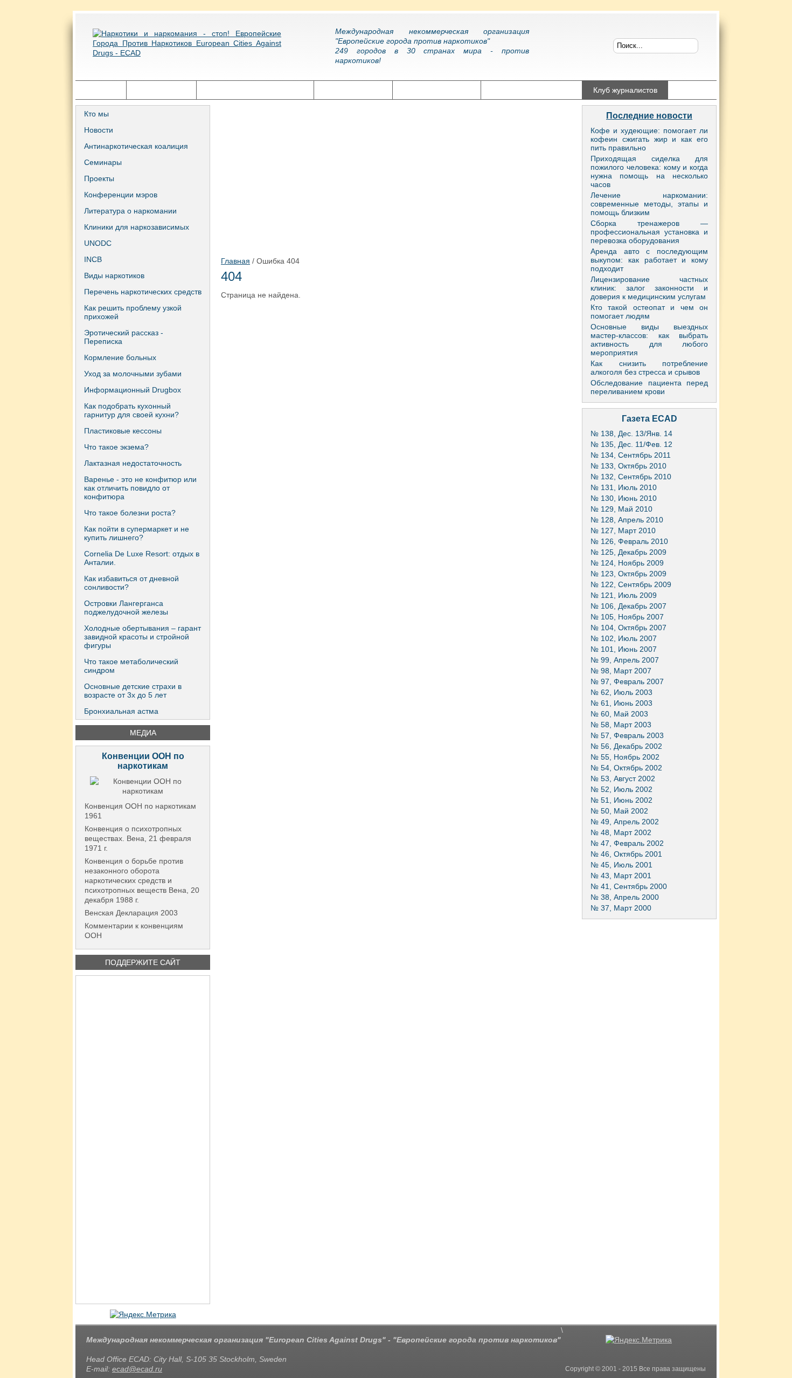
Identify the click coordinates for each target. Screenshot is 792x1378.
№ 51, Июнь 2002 (621, 800)
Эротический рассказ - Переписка (123, 337)
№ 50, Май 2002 (619, 811)
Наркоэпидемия (353, 90)
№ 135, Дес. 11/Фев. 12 (631, 444)
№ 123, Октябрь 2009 (628, 573)
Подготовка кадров (437, 90)
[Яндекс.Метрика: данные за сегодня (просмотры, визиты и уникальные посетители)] (143, 1314)
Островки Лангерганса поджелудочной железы (126, 607)
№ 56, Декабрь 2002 (626, 746)
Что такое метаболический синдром (131, 665)
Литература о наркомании (130, 210)
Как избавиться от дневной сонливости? (131, 582)
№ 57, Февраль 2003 (627, 735)
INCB (93, 259)
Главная (100, 90)
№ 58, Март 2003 (620, 724)
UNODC (98, 243)
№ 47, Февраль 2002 (627, 843)
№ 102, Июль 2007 (623, 638)
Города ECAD (161, 90)
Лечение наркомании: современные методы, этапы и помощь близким (649, 204)
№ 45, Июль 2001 (621, 864)
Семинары (103, 162)
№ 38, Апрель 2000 (624, 897)
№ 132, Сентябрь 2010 (630, 476)
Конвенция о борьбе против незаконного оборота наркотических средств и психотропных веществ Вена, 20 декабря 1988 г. (142, 880)
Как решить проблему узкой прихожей (133, 312)
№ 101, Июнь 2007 (623, 649)
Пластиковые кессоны (123, 430)
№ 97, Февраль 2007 (627, 681)
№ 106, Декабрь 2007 (628, 606)
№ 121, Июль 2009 (623, 595)
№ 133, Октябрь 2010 (628, 465)
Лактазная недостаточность (133, 463)
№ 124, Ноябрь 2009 (627, 563)
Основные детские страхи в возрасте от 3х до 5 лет (133, 690)
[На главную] (187, 51)
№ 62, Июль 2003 (621, 692)
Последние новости (649, 115)
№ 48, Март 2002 (620, 832)
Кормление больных (120, 357)
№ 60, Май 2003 (619, 713)
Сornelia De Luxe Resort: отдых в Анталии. (141, 558)
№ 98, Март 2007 (620, 670)
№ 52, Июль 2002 (621, 789)
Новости (98, 130)
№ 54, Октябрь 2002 (626, 767)
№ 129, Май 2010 (621, 509)
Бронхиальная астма (121, 711)
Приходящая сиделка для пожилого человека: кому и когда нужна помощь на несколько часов (649, 171)
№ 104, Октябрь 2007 (628, 627)
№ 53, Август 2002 (622, 778)
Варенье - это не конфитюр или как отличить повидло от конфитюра (140, 488)
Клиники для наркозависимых (136, 227)
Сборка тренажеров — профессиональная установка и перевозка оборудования (649, 232)
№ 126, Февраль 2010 (629, 541)
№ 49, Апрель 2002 (624, 821)
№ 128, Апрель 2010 (626, 519)
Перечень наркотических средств (143, 291)
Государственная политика (255, 90)
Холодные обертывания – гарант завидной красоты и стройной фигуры (142, 637)
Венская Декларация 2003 (131, 912)
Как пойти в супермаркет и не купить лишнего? (136, 533)
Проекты (99, 178)
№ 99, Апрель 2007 (624, 660)
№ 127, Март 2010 (623, 530)
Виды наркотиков (114, 275)
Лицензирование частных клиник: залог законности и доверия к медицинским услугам (649, 288)
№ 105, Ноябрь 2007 (627, 616)
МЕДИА (143, 732)
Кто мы (96, 113)
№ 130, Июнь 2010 (623, 498)
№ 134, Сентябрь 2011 (630, 455)
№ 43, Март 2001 (620, 875)
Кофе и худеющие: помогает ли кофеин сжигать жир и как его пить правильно (649, 139)
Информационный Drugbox (132, 389)
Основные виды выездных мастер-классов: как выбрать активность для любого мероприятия (649, 339)
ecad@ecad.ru (137, 1369)
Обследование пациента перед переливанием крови (649, 387)
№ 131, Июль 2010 (623, 487)
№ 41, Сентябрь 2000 (628, 886)
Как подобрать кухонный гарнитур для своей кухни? (131, 410)
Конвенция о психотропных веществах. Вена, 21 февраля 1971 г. (138, 838)
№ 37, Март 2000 (620, 908)
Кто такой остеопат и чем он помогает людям (649, 311)
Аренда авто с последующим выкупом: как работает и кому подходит (649, 260)
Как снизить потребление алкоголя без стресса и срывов (649, 367)
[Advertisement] (142, 1139)
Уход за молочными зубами (133, 373)
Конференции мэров (120, 194)
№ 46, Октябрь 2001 (626, 854)
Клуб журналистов (625, 90)
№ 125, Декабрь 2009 (628, 552)
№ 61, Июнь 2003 (621, 703)
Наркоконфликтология (531, 90)
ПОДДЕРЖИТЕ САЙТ (142, 962)
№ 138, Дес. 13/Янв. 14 (631, 433)
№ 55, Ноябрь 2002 (624, 757)
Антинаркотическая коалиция (136, 146)
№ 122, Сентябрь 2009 (630, 584)
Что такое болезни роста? (130, 512)
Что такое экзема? (116, 447)
